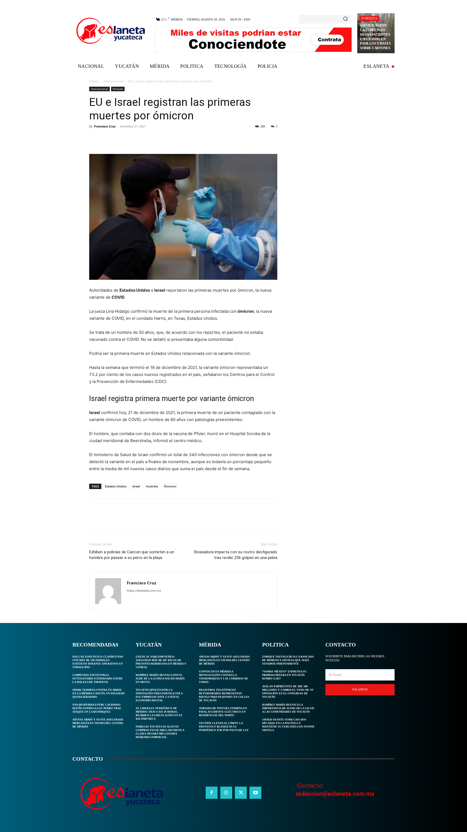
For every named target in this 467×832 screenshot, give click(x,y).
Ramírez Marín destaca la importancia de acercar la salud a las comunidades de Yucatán (288, 708)
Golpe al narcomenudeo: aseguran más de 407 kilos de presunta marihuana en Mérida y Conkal (161, 662)
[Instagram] (226, 793)
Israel (136, 486)
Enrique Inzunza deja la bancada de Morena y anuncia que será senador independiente (288, 660)
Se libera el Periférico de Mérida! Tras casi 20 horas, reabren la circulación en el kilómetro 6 (159, 713)
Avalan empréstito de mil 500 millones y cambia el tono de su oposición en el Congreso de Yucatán (287, 691)
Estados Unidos (115, 486)
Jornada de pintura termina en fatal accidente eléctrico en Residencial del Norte (223, 712)
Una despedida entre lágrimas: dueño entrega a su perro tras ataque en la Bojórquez (96, 708)
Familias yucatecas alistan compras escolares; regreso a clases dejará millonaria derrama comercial (160, 732)
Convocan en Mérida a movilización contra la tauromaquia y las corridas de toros (223, 676)
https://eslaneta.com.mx (144, 590)
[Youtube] (255, 793)
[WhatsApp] (131, 138)
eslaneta (360, 689)
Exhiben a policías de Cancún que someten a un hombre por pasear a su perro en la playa (131, 555)
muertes (152, 486)
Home (93, 81)
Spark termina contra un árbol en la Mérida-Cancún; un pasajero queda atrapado (98, 693)
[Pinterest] (119, 138)
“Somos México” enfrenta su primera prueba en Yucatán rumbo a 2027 (284, 675)
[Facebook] (94, 138)
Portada (369, 18)
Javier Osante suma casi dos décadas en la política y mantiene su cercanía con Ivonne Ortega (288, 725)
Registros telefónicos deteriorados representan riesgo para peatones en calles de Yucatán (224, 695)
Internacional (113, 81)
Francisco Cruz (104, 126)
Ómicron (170, 486)
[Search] (345, 19)
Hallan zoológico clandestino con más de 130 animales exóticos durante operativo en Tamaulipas (97, 662)
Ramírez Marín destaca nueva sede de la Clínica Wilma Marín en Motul (160, 678)
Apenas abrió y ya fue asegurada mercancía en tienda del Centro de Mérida (97, 723)
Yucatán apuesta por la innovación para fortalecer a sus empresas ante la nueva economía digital (159, 695)
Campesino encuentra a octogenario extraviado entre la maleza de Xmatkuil (97, 678)
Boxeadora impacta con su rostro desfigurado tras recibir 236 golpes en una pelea (235, 555)
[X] (107, 138)
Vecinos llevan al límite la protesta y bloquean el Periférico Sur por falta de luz (224, 727)
